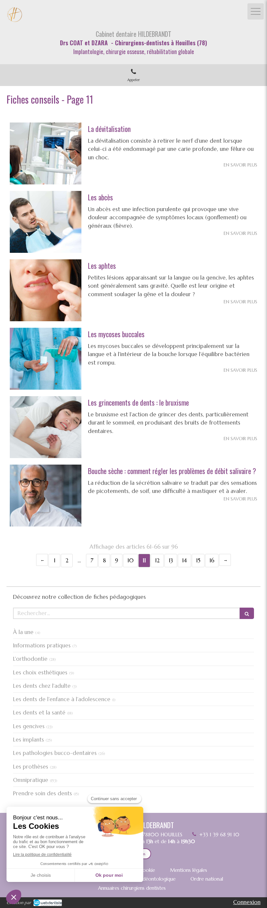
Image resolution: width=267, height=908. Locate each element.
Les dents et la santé (39, 712)
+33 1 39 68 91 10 (219, 834)
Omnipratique (30, 780)
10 (130, 560)
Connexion (246, 902)
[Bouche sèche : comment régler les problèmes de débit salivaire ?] (45, 495)
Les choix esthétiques (40, 672)
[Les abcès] (45, 222)
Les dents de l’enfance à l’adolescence (61, 699)
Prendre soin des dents (42, 793)
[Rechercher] (247, 613)
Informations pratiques (42, 645)
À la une (23, 632)
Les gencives (29, 726)
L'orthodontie (30, 658)
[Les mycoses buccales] (45, 359)
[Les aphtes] (45, 290)
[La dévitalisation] (45, 153)
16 (211, 560)
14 (184, 560)
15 (198, 560)
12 (157, 560)
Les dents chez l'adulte (42, 685)
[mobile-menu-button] (255, 11)
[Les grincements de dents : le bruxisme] (45, 427)
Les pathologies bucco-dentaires (55, 753)
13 (171, 560)
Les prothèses (30, 766)
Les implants (28, 739)
